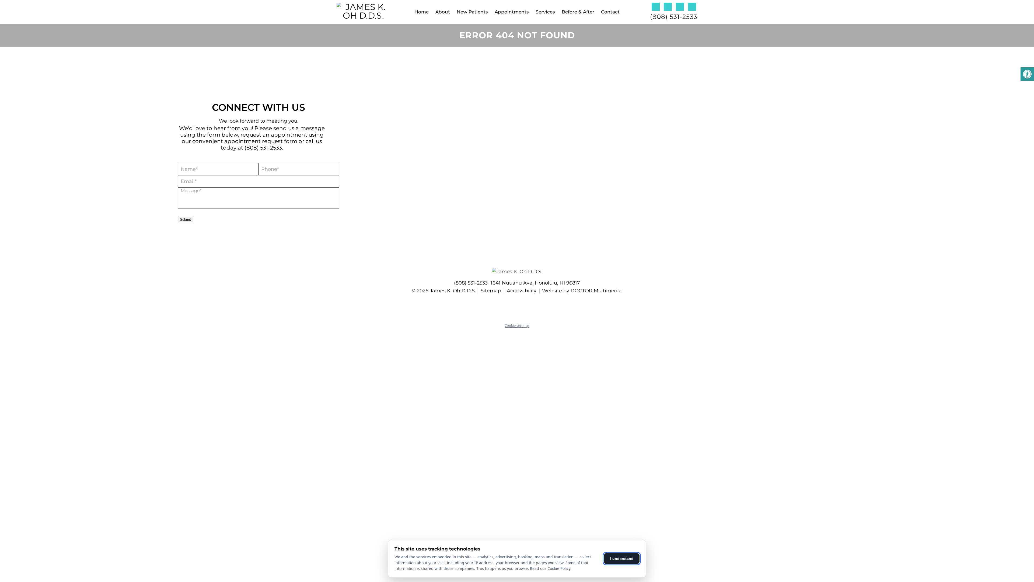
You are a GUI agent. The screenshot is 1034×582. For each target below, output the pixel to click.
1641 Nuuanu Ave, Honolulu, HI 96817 (535, 283)
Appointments (512, 12)
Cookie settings (517, 325)
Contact (610, 12)
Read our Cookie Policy (550, 568)
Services (545, 12)
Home (421, 12)
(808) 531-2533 (673, 17)
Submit (185, 219)
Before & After (578, 12)
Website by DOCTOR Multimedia (582, 291)
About (442, 12)
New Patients (472, 12)
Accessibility (521, 291)
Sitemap (491, 291)
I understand (622, 558)
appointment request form (260, 141)
